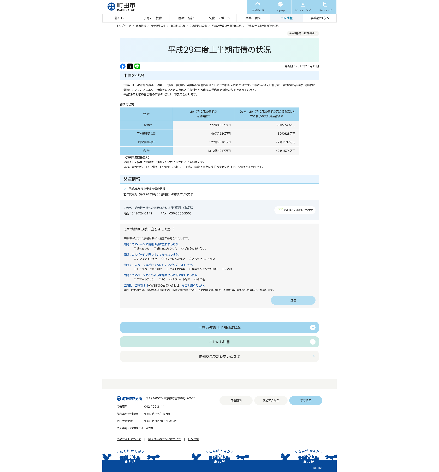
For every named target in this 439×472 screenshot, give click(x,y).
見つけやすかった (147, 259)
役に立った (143, 248)
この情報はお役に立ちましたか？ (149, 229)
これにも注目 (219, 342)
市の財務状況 (158, 26)
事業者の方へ (320, 18)
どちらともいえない (195, 248)
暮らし (119, 18)
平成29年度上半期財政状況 (226, 26)
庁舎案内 (236, 400)
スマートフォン (146, 279)
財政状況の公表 (198, 26)
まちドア (305, 400)
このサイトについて (129, 439)
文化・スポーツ (219, 18)
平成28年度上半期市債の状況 (147, 188)
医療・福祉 (186, 18)
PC (163, 279)
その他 (228, 269)
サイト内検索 (177, 269)
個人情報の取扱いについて (164, 439)
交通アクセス (271, 400)
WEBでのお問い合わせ (298, 210)
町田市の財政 (177, 26)
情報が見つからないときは (219, 356)
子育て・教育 (152, 18)
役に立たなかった (167, 248)
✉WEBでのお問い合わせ (163, 285)
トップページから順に (149, 269)
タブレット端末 (181, 279)
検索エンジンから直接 (205, 269)
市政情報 (286, 18)
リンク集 (193, 439)
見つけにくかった (174, 259)
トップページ (124, 26)
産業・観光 (253, 18)
